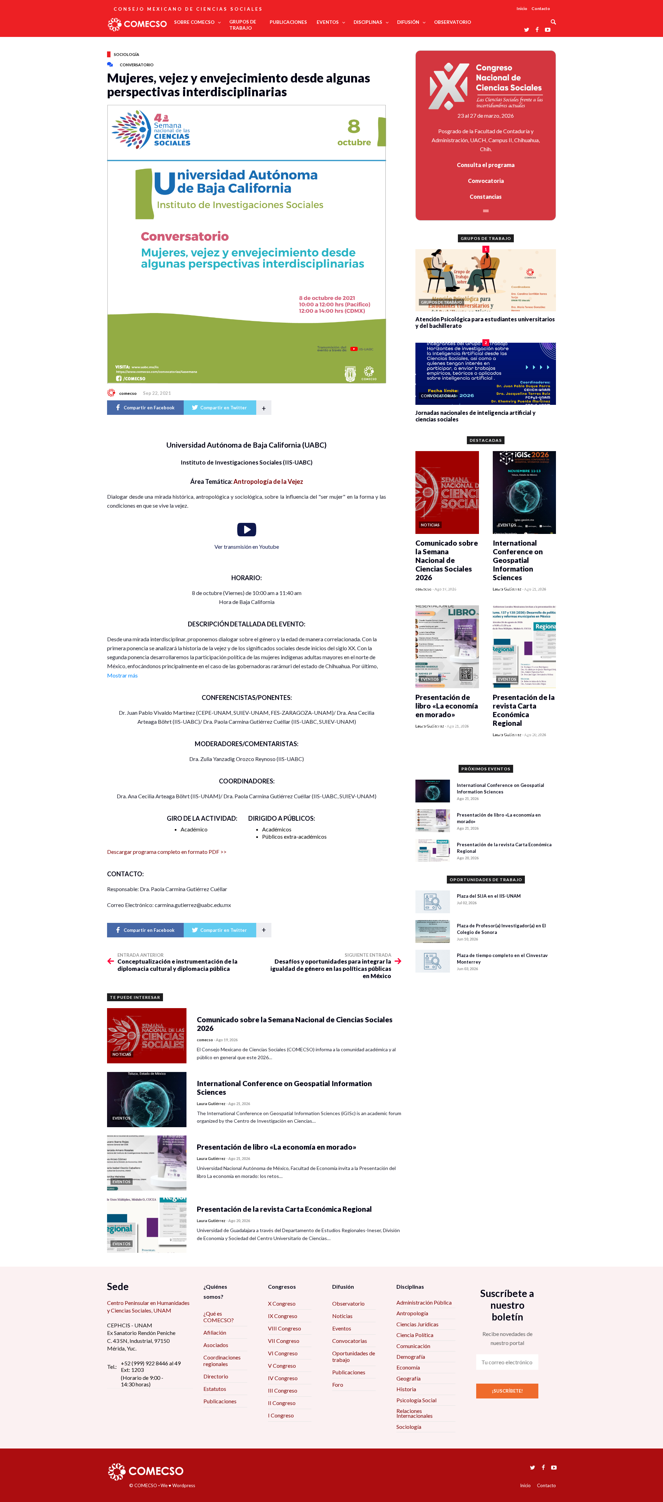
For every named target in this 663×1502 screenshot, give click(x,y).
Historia (406, 1389)
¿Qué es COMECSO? (218, 1316)
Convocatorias (349, 1340)
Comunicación (413, 1346)
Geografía (408, 1378)
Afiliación (214, 1332)
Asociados (215, 1345)
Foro (337, 1384)
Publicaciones (220, 1401)
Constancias (486, 196)
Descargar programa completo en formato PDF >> (167, 851)
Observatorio (348, 1303)
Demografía (410, 1356)
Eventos (341, 1328)
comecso (128, 393)
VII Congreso (283, 1340)
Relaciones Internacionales (414, 1413)
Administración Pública (424, 1302)
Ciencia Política (414, 1335)
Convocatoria (486, 180)
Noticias (342, 1316)
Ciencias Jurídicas (417, 1324)
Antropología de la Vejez (268, 481)
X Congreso (282, 1303)
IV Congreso (283, 1378)
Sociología (126, 54)
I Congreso (281, 1415)
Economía (408, 1367)
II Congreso (282, 1402)
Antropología (412, 1313)
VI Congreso (283, 1353)
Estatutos (214, 1388)
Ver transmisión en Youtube (246, 546)
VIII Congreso (284, 1328)
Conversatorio (137, 64)
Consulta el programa (486, 165)
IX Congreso (282, 1316)
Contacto (540, 8)
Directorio (215, 1376)
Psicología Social (416, 1400)
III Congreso (282, 1390)
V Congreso (282, 1365)
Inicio (522, 8)
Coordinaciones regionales (222, 1360)
